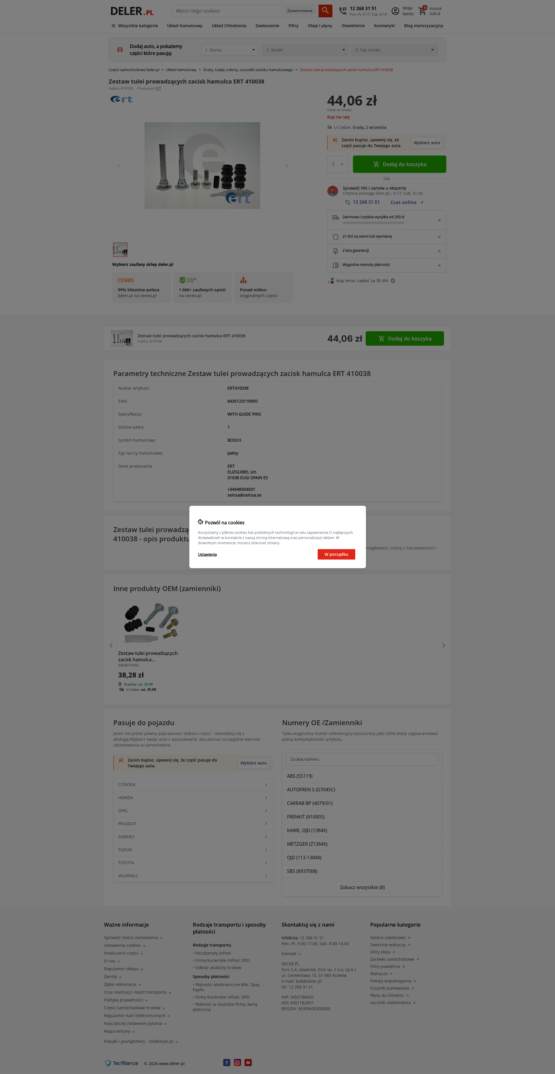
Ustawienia (207, 554)
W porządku (336, 554)
